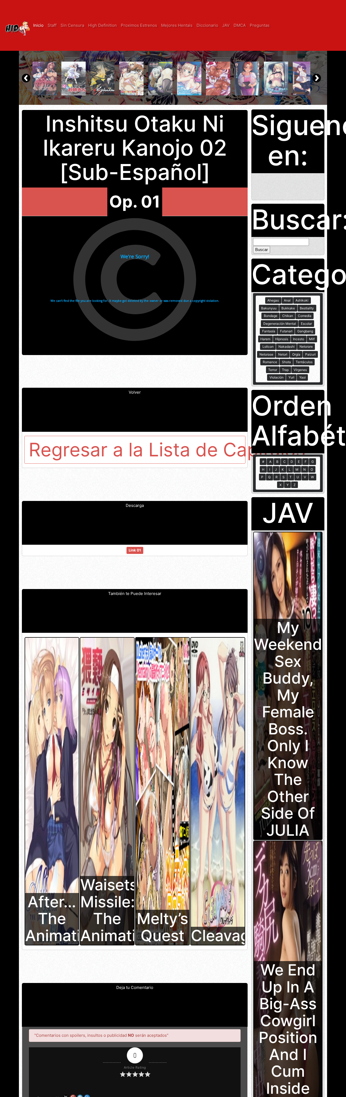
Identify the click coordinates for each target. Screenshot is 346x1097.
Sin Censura (72, 25)
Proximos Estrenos (139, 25)
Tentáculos (304, 362)
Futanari (286, 331)
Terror (272, 370)
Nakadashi (286, 347)
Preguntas (260, 25)
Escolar (306, 324)
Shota (286, 362)
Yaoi (302, 377)
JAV (225, 25)
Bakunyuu (269, 308)
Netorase (266, 354)
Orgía (296, 354)
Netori (282, 354)
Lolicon (268, 347)
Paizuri (310, 354)
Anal (287, 300)
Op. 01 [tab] (134, 202)
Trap (285, 370)
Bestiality (307, 308)
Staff (52, 25)
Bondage (270, 316)
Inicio (38, 25)
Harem (265, 339)
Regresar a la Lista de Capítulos (137, 449)
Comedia (304, 316)
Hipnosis (281, 339)
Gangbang (305, 331)
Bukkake (288, 308)
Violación (277, 377)
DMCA (240, 25)
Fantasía (268, 331)
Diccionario (207, 25)
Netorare (306, 347)
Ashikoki (301, 300)
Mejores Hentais (176, 25)
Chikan (287, 316)
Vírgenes (300, 370)
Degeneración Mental (279, 324)
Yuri (291, 377)
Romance (270, 362)
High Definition (102, 25)
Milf (312, 339)
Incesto (298, 339)
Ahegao (273, 300)
